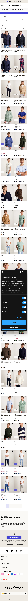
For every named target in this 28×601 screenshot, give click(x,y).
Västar (12, 20)
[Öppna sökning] (21, 5)
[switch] (24, 302)
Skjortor (23, 20)
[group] (23, 29)
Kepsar (7, 20)
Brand (2, 514)
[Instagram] (12, 551)
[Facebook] (7, 551)
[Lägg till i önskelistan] (12, 31)
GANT (7, 514)
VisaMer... (3, 526)
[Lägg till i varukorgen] (7, 46)
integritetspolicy (20, 544)
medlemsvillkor (10, 544)
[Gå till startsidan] (14, 5)
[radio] (21, 29)
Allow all (14, 322)
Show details (20, 317)
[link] (14, 5)
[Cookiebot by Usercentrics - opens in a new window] (20, 272)
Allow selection (14, 327)
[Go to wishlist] (23, 5)
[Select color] (1, 103)
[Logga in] (4, 5)
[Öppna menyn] (1, 5)
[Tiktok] (16, 551)
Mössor (18, 20)
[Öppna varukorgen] (26, 5)
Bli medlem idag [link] (14, 537)
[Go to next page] (20, 506)
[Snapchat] (21, 551)
